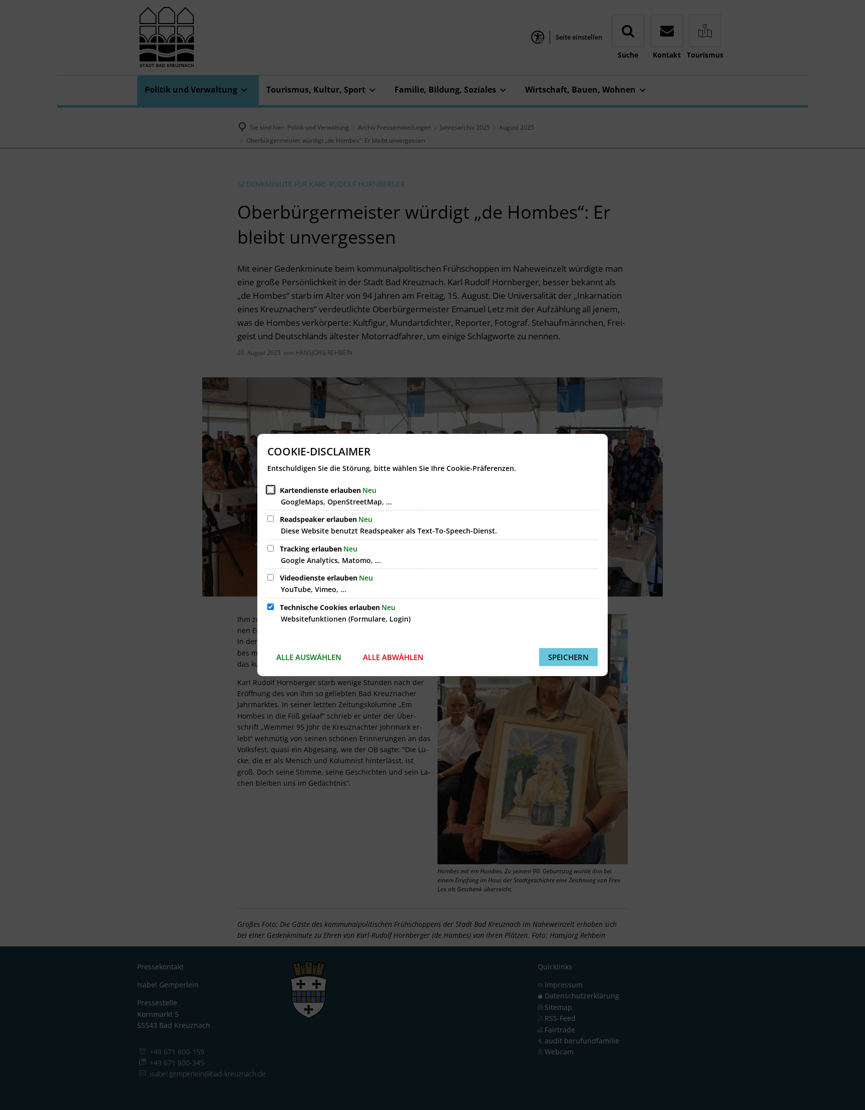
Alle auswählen (308, 657)
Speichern (568, 657)
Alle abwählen (393, 657)
